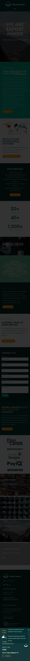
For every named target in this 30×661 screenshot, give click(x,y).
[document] (15, 330)
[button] (28, 630)
